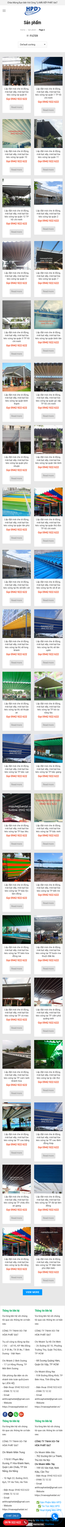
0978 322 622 (13, 1522)
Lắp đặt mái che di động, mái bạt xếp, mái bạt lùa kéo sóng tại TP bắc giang (48, 769)
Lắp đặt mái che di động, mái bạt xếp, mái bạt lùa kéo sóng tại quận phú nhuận (16, 461)
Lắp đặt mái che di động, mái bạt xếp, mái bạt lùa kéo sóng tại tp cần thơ (48, 1075)
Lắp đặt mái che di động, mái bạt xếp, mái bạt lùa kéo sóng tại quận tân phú (16, 522)
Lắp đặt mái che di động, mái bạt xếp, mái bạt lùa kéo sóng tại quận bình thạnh (16, 399)
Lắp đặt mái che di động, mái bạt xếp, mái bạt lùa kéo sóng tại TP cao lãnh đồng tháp (48, 1139)
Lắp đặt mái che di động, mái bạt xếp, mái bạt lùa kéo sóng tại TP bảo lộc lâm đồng (16, 889)
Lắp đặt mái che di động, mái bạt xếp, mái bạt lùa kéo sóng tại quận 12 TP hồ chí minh (16, 215)
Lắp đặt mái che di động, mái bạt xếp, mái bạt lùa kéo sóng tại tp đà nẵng (16, 1262)
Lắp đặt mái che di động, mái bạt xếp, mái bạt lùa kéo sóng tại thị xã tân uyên (48, 646)
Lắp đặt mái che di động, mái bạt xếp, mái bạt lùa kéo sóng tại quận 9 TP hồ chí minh (17, 337)
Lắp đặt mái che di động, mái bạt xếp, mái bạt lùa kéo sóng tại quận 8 (16, 91)
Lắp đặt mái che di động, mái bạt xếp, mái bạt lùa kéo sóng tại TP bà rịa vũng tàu (48, 708)
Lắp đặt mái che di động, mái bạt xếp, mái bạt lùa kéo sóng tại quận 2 (48, 213)
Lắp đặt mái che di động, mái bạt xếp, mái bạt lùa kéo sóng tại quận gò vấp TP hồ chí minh (48, 399)
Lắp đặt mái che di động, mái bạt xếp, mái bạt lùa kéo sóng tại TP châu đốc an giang (16, 1201)
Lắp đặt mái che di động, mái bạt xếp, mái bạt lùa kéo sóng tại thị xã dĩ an (48, 585)
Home (22, 30)
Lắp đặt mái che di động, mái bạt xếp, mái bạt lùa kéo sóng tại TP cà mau (16, 1012)
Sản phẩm (32, 30)
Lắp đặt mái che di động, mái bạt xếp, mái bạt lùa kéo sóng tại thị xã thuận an (16, 708)
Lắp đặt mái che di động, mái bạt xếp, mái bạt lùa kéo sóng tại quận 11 (48, 154)
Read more (16, 107)
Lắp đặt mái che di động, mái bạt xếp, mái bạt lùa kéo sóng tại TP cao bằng (16, 1137)
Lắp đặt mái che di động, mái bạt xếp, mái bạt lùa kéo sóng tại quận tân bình (48, 460)
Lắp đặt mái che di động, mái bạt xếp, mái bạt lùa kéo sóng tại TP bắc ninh (48, 828)
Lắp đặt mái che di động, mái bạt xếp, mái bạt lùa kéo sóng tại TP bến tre (48, 887)
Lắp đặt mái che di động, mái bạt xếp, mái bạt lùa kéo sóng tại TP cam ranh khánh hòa (16, 1076)
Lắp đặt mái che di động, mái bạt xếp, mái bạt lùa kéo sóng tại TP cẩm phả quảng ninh (48, 1014)
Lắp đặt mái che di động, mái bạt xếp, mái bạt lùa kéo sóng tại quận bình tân (48, 335)
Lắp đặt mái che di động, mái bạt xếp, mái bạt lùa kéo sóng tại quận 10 (16, 154)
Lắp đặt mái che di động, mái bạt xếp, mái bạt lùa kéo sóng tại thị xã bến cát (16, 585)
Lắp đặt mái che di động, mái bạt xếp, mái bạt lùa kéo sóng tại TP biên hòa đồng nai (16, 952)
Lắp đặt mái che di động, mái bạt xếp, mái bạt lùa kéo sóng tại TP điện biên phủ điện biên (48, 1263)
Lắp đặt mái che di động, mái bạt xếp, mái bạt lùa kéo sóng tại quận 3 (16, 276)
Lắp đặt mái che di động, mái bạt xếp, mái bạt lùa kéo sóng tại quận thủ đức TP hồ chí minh (48, 524)
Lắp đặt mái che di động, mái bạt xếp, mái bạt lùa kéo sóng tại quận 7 (48, 276)
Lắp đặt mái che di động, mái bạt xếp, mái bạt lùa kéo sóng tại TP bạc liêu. (16, 828)
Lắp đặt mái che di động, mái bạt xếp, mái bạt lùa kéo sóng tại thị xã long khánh (16, 646)
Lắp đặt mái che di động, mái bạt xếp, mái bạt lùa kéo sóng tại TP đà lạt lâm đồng (48, 1201)
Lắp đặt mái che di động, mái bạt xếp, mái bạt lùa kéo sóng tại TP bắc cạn (16, 769)
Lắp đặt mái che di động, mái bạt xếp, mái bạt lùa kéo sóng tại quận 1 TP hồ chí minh (48, 93)
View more (32, 1292)
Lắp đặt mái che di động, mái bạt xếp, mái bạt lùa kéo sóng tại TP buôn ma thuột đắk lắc (48, 952)
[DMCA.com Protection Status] (35, 1524)
